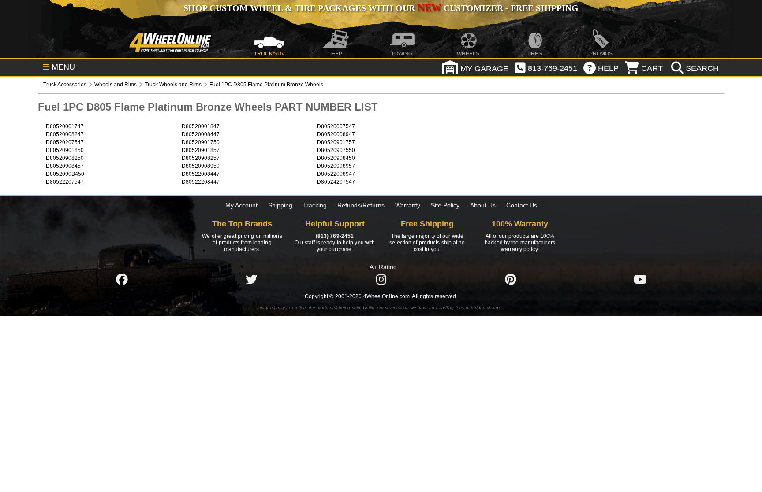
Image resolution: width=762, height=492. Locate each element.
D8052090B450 (65, 174)
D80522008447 (201, 174)
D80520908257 (201, 158)
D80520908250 (65, 158)
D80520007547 (336, 126)
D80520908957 (336, 166)
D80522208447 (201, 182)
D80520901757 (336, 142)
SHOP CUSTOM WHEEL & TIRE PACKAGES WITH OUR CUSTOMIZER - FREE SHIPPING (381, 8)
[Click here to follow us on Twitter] (251, 279)
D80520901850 (65, 150)
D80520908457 (65, 166)
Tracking (315, 205)
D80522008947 (336, 174)
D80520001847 (201, 126)
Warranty (407, 205)
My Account (241, 205)
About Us (483, 205)
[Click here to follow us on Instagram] (381, 279)
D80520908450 (336, 158)
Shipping (280, 205)
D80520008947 (336, 134)
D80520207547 (65, 142)
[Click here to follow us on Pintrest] (510, 279)
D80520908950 (201, 166)
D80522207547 (65, 182)
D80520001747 (65, 126)
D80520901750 (201, 142)
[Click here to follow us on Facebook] (122, 279)
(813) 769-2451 (335, 236)
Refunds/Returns (361, 205)
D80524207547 (336, 182)
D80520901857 (201, 150)
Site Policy (445, 205)
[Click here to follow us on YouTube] (640, 279)
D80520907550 (336, 150)
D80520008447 (201, 134)
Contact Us (521, 205)
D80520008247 (65, 134)
